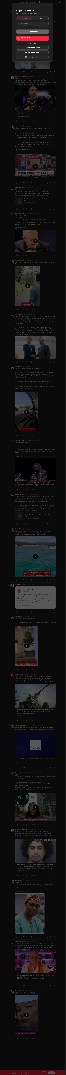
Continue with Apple (33, 52)
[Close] (15, 5)
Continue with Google (33, 47)
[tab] (24, 18)
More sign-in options (34, 57)
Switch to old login (46, 5)
